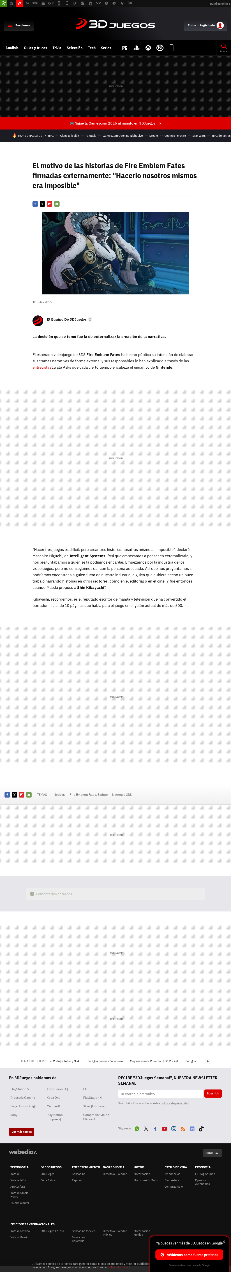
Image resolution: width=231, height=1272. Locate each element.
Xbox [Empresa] (94, 1106)
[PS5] (136, 48)
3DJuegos (115, 24)
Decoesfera (171, 1180)
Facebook (35, 204)
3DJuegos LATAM (52, 1231)
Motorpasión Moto (145, 1180)
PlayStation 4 (92, 1098)
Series (106, 47)
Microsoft (53, 1106)
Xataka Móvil (18, 1180)
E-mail (57, 204)
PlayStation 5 (19, 1089)
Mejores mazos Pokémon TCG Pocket (154, 1061)
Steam (153, 136)
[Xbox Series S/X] (148, 48)
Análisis (11, 47)
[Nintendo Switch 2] (160, 48)
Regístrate (207, 25)
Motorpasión (142, 1174)
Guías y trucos (35, 47)
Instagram (173, 1127)
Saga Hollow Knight (24, 1106)
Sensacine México (83, 1231)
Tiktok (201, 1127)
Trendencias (172, 1174)
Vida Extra (48, 1180)
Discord (192, 1127)
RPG (51, 136)
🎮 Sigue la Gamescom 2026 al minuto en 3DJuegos (112, 123)
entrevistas (41, 367)
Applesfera (17, 1187)
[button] (69, 319)
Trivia (57, 47)
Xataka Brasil (19, 1237)
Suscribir (213, 1093)
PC (85, 1089)
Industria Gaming (22, 1098)
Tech (92, 47)
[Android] (172, 48)
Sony (13, 1115)
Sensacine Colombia (78, 1239)
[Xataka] (3, 3)
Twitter (42, 204)
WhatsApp (137, 1127)
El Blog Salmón (205, 1174)
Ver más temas (22, 1132)
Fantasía (90, 136)
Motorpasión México (142, 1233)
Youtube (164, 1127)
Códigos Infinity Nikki (67, 1061)
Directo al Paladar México (115, 1233)
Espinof (77, 1180)
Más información (120, 1267)
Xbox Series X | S (58, 1089)
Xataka (15, 1174)
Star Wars (199, 136)
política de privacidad (175, 1103)
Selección (75, 47)
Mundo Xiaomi (19, 1203)
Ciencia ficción (69, 136)
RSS (183, 1127)
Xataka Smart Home (19, 1194)
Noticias (59, 795)
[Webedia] (23, 1151)
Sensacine (78, 1174)
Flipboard (49, 204)
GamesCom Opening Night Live (123, 136)
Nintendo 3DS (122, 795)
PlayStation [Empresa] (55, 1117)
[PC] (125, 48)
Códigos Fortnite (175, 136)
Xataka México (20, 1231)
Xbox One (53, 1098)
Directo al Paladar (115, 1174)
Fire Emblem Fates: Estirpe (89, 795)
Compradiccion (174, 1187)
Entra (192, 25)
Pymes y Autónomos (202, 1182)
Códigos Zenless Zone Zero (105, 1061)
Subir (209, 1153)
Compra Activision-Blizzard (97, 1117)
